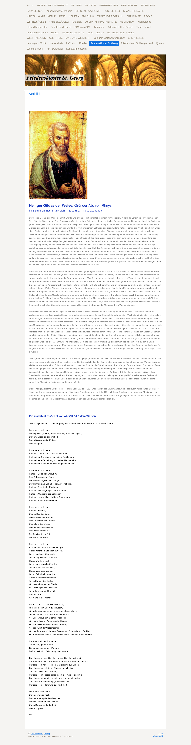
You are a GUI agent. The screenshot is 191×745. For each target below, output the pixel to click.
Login (160, 733)
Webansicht (158, 736)
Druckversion (37, 734)
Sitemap (47, 734)
